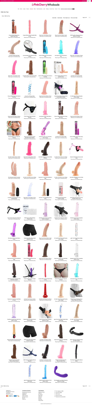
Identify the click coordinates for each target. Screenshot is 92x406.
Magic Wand (40, 395)
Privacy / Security (25, 395)
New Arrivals (60, 17)
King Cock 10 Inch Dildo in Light (45, 238)
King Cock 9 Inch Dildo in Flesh (76, 116)
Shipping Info (24, 394)
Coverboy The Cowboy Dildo (60, 136)
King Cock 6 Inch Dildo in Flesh (45, 96)
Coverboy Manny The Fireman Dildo (30, 75)
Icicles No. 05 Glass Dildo (30, 96)
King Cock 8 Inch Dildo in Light (61, 35)
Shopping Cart (8, 390)
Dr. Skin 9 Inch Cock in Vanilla (29, 299)
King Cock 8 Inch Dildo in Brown (14, 116)
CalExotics (40, 393)
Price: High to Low (66, 17)
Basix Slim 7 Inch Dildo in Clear (30, 197)
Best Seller (54, 17)
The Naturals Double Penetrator (14, 177)
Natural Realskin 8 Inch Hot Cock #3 (14, 339)
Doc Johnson (40, 394)
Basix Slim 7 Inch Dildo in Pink (14, 75)
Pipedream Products (41, 392)
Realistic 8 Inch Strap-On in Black (61, 217)
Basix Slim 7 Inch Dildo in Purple (76, 55)
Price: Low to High (74, 17)
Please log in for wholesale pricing (14, 37)
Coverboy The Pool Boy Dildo (76, 75)
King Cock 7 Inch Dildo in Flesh (45, 35)
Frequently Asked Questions (26, 392)
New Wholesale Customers (10, 391)
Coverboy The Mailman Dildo (45, 339)
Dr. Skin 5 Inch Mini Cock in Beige (29, 177)
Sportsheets (40, 399)
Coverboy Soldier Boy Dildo (14, 55)
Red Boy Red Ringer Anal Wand (45, 299)
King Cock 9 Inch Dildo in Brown (45, 258)
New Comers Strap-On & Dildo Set (14, 217)
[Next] (89, 17)
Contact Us (24, 399)
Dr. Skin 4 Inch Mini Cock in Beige (60, 177)
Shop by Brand (40, 400)
